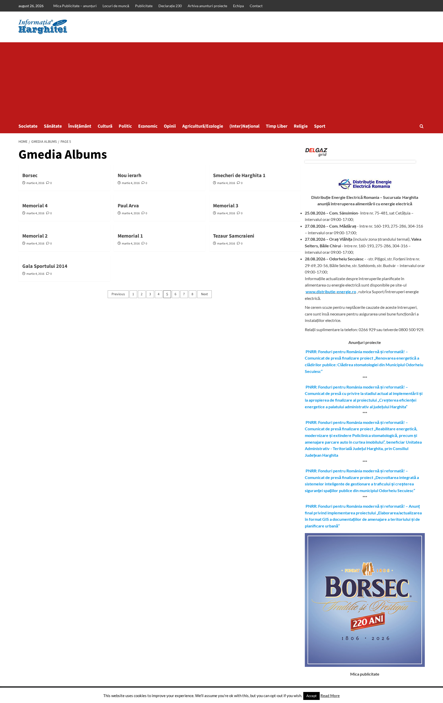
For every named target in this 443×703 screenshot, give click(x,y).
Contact (256, 6)
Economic (147, 126)
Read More (330, 695)
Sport (319, 126)
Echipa (238, 6)
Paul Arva (128, 205)
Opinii (170, 126)
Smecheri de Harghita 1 (239, 175)
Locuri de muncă (116, 6)
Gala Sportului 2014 (44, 266)
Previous (118, 294)
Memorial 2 (35, 236)
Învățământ (79, 126)
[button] (421, 126)
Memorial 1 (130, 236)
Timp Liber (276, 126)
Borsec (29, 175)
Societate (27, 126)
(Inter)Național (244, 126)
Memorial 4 (35, 205)
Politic (125, 126)
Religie (301, 126)
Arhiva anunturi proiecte (207, 6)
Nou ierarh (129, 175)
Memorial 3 (225, 205)
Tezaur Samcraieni (233, 236)
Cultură (105, 126)
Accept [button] (311, 696)
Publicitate (144, 6)
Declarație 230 (170, 6)
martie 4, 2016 (35, 183)
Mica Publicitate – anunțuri (75, 6)
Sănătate (53, 126)
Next (204, 294)
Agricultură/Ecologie (202, 126)
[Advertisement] (221, 81)
